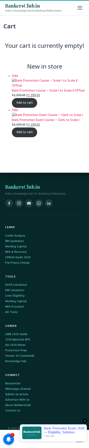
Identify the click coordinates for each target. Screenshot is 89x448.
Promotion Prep (16, 350)
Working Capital (16, 246)
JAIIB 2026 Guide (16, 334)
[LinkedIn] (49, 203)
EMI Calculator (14, 290)
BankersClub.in (22, 5)
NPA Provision (14, 306)
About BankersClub (18, 405)
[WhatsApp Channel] (39, 203)
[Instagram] (19, 203)
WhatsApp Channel (18, 388)
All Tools (11, 312)
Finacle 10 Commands (20, 355)
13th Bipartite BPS (17, 339)
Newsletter (13, 383)
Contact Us (12, 410)
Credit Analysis (15, 235)
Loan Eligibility (15, 295)
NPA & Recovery (16, 251)
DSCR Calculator (16, 284)
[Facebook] (9, 203)
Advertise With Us (17, 399)
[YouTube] (29, 203)
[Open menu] (80, 8)
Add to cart (24, 103)
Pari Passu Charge (17, 262)
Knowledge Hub (15, 361)
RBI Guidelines (14, 241)
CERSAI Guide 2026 (18, 257)
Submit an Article (16, 394)
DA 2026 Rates (15, 344)
